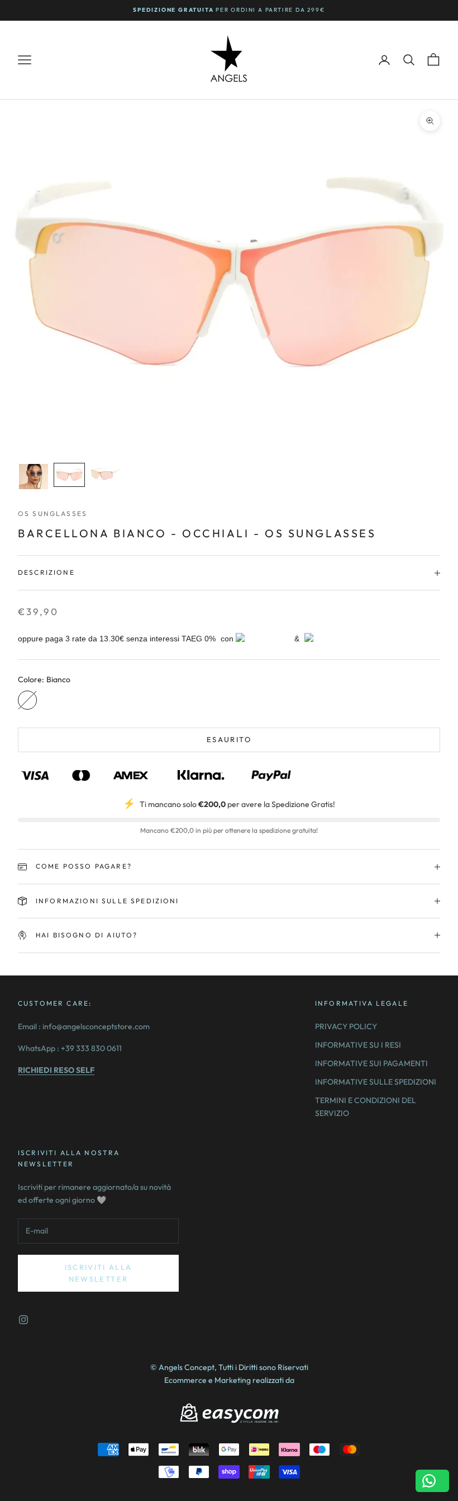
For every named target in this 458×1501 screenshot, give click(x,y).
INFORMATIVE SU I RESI (358, 1045)
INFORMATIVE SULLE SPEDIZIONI (375, 1082)
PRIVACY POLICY (346, 1026)
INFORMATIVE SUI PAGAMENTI (371, 1063)
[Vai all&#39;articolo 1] (33, 476)
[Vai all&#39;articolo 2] (69, 475)
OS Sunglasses (52, 513)
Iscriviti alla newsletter (98, 1273)
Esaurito (229, 739)
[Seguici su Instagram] (23, 1319)
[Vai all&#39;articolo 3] (105, 474)
